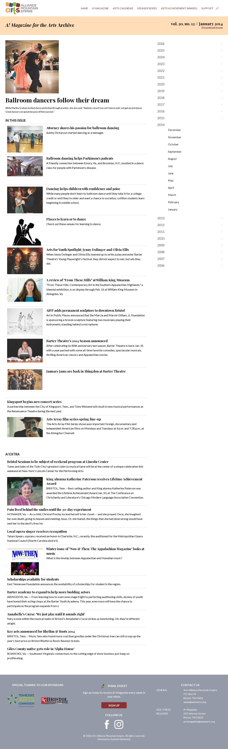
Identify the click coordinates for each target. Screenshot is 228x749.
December (174, 129)
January (172, 209)
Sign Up (114, 705)
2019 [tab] (160, 91)
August (172, 158)
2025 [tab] (160, 50)
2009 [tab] (160, 245)
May (170, 180)
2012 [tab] (160, 225)
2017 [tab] (160, 104)
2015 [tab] (160, 118)
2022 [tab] (160, 71)
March (172, 194)
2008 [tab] (160, 252)
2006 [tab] (160, 265)
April (171, 187)
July (170, 166)
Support (207, 8)
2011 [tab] (160, 232)
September (175, 151)
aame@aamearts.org (194, 701)
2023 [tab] (160, 64)
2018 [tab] (160, 98)
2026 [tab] (160, 44)
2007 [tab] (160, 259)
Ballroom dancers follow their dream (57, 100)
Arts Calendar (123, 8)
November (174, 137)
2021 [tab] (160, 77)
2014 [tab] (160, 125)
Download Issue (212, 27)
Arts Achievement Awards (179, 8)
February (173, 202)
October (173, 144)
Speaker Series (147, 8)
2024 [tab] (160, 57)
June (170, 173)
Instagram (118, 724)
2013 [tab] (160, 218)
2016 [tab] (160, 111)
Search (219, 8)
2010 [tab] (160, 238)
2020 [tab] (160, 84)
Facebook (107, 724)
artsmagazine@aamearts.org (199, 721)
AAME (84, 8)
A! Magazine (100, 8)
